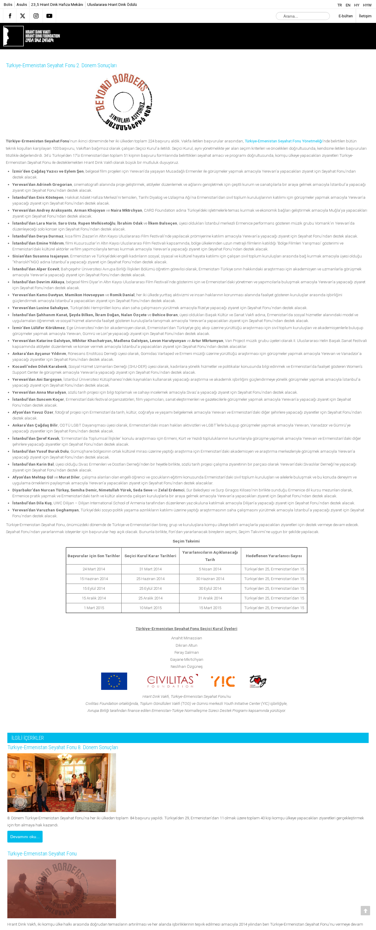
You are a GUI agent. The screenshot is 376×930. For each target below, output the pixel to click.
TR (340, 5)
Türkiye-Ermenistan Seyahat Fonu (47, 854)
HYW (367, 5)
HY (357, 5)
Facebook (9, 16)
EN (348, 5)
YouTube (49, 16)
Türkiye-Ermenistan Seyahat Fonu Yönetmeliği (284, 141)
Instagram (36, 16)
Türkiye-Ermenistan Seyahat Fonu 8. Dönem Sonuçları (72, 747)
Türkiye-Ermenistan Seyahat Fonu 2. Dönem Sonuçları (70, 65)
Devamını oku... (25, 836)
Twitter (22, 16)
